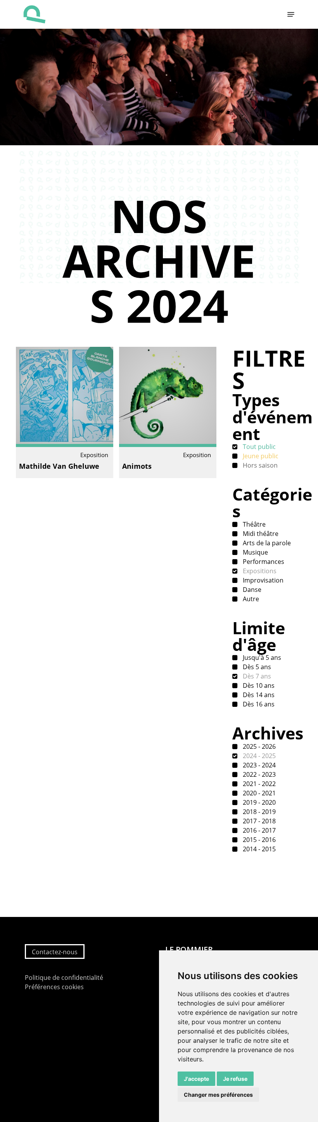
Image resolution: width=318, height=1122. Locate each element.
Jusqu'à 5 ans (261, 657)
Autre (250, 599)
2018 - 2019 (258, 811)
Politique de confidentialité (64, 977)
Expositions (259, 571)
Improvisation (262, 580)
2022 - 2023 (258, 774)
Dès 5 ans (256, 667)
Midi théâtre (259, 533)
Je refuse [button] (235, 1078)
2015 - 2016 (258, 839)
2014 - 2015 (258, 849)
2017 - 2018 (258, 821)
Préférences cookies (54, 987)
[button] (291, 14)
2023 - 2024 (258, 765)
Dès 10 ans (258, 685)
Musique (254, 552)
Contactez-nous (55, 952)
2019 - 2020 (258, 802)
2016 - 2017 (258, 830)
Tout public (258, 446)
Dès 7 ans (256, 676)
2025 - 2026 (258, 746)
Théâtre (253, 524)
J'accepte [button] (196, 1078)
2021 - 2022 (258, 783)
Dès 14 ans (258, 695)
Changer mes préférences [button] (218, 1094)
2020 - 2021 (258, 793)
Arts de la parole (266, 543)
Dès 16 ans (258, 704)
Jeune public (259, 456)
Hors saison (259, 465)
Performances (262, 561)
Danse (251, 589)
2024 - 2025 (258, 755)
